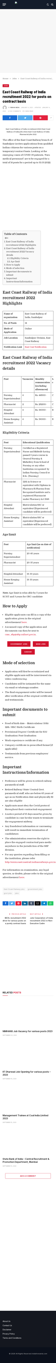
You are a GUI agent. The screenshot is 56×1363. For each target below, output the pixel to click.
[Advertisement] (28, 41)
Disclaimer (7, 1329)
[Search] (52, 4)
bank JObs (41, 644)
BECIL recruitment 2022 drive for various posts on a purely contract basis (14, 920)
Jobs (6, 86)
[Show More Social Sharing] (50, 117)
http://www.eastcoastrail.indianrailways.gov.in (30, 862)
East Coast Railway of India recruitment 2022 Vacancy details (20, 251)
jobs (17, 893)
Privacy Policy (9, 1334)
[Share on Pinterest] (40, 117)
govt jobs (8, 893)
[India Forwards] (28, 4)
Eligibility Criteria (19, 258)
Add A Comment (28, 1176)
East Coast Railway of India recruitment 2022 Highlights (21, 243)
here (24, 622)
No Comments (15, 111)
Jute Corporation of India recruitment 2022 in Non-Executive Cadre (41, 920)
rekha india (14, 107)
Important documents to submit (19, 273)
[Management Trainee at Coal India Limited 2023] (28, 1097)
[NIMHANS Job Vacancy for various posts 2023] (28, 1013)
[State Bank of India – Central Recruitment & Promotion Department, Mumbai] (28, 1141)
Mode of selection (15, 268)
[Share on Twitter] (25, 117)
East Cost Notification (36, 347)
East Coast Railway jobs (14, 889)
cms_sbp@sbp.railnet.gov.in (20, 634)
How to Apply (13, 265)
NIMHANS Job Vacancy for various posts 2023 (27, 1031)
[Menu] (4, 4)
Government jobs (18, 644)
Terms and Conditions (12, 1338)
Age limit (15, 261)
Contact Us (7, 1325)
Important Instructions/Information (19, 280)
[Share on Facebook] (10, 117)
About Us (6, 1321)
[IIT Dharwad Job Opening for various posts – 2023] (28, 1054)
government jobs (35, 889)
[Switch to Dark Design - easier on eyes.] (47, 4)
